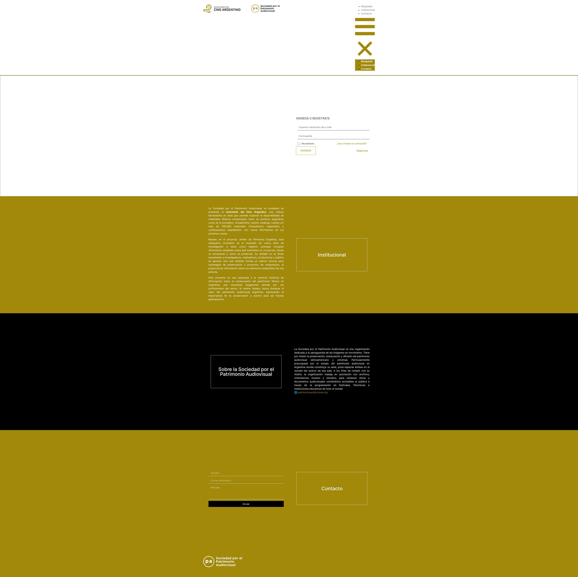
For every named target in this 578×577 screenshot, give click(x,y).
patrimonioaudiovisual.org (313, 392)
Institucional (368, 9)
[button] (365, 37)
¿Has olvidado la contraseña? (352, 143)
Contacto (366, 13)
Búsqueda (366, 6)
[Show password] (367, 136)
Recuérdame (308, 143)
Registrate (362, 150)
